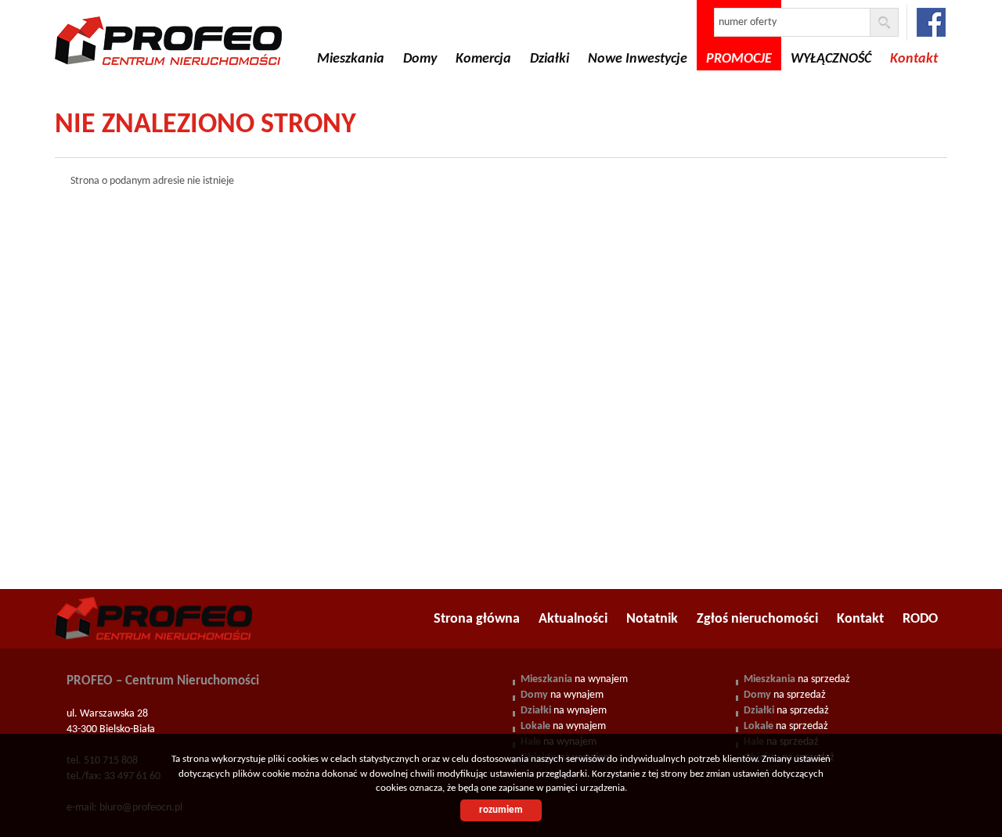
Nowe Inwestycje (637, 59)
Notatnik (652, 619)
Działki (549, 59)
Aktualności (573, 619)
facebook (931, 22)
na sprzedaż (797, 679)
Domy (420, 59)
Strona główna (477, 619)
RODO (920, 619)
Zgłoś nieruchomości (757, 619)
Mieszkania (350, 59)
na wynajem (574, 679)
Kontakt (860, 619)
